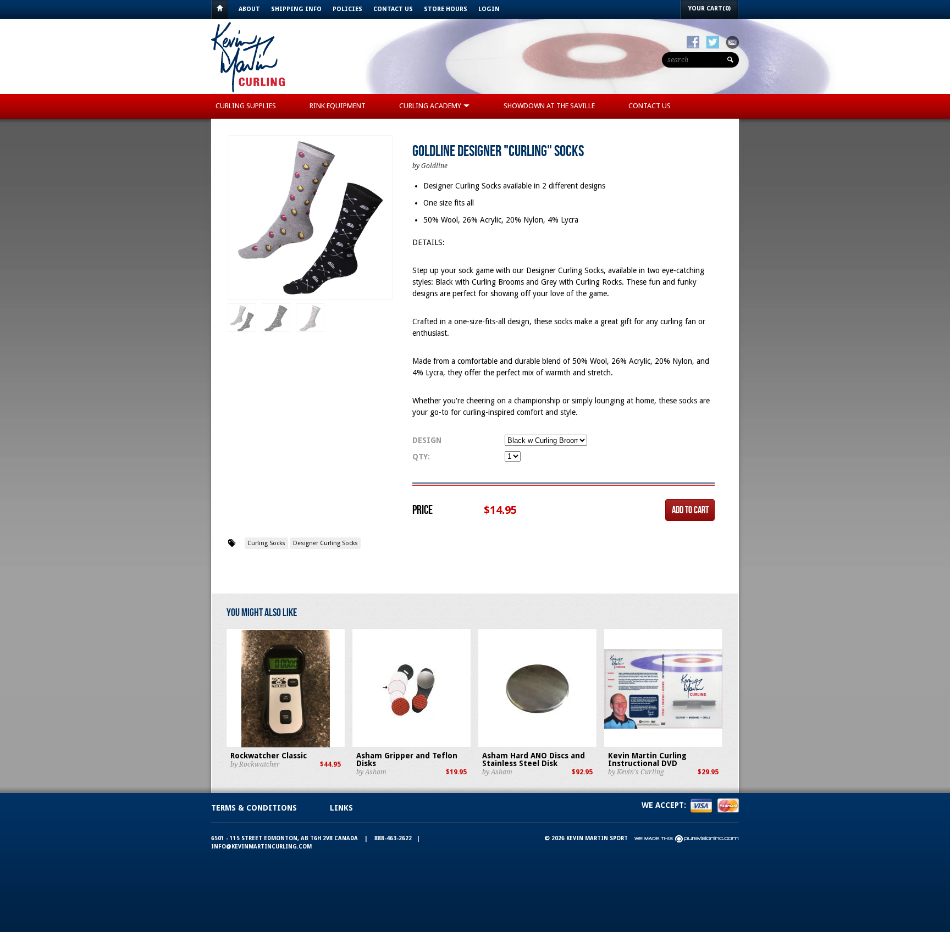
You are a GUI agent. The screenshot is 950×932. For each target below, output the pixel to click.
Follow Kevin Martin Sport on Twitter (712, 42)
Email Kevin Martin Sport (732, 42)
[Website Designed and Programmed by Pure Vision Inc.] (686, 838)
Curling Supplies (246, 106)
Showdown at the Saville (549, 106)
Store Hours (445, 9)
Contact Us (393, 9)
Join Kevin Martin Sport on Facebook (693, 42)
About (249, 9)
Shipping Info (296, 9)
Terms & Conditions (254, 807)
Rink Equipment (338, 106)
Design (426, 440)
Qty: (421, 457)
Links (341, 807)
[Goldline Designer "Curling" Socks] (310, 218)
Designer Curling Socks (325, 543)
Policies (347, 9)
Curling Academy (431, 106)
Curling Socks (266, 543)
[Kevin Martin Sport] (248, 91)
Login (489, 9)
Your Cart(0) (709, 8)
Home (219, 9)
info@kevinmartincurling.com (261, 847)
